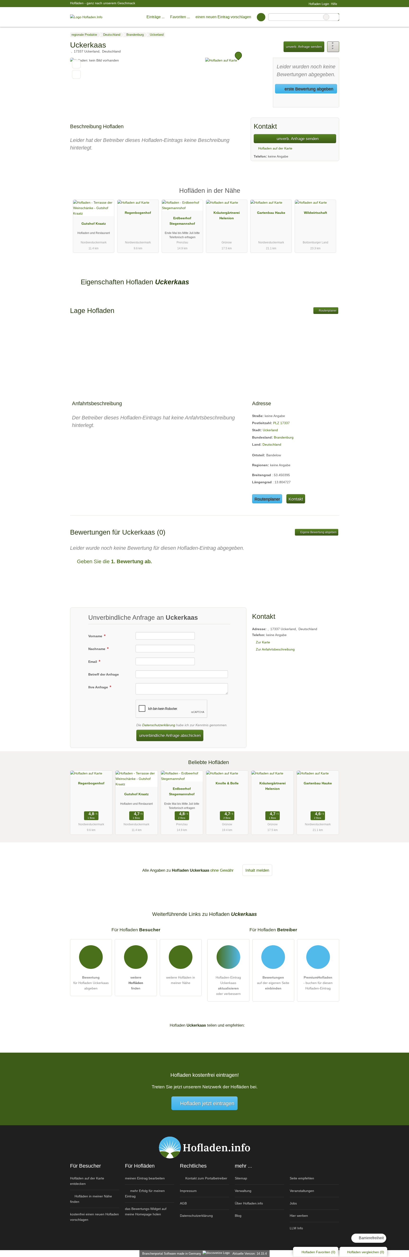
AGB (183, 1203)
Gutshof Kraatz (93, 223)
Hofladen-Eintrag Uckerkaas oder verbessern (228, 986)
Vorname (95, 636)
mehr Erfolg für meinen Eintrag (145, 1193)
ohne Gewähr (222, 870)
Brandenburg (283, 437)
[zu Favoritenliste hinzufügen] (76, 64)
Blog (238, 1215)
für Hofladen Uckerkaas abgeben (91, 983)
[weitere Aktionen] (333, 46)
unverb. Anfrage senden (304, 46)
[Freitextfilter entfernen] (326, 17)
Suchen (335, 17)
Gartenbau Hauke (271, 213)
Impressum (188, 1191)
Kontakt (296, 499)
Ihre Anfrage (98, 687)
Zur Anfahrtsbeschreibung (275, 649)
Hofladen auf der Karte (274, 148)
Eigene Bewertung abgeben (318, 532)
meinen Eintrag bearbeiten (145, 1178)
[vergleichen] (76, 74)
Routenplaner (327, 310)
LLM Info (296, 1228)
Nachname (97, 649)
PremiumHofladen (329, 194)
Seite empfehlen (302, 1178)
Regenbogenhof (138, 213)
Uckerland (270, 430)
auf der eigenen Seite (273, 983)
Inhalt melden (257, 870)
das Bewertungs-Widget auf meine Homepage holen (145, 1211)
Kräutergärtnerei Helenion (226, 215)
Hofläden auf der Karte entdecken (87, 1181)
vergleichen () (365, 1252)
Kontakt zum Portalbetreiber (205, 1178)
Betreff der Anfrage (103, 674)
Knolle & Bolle (227, 783)
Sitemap (241, 1178)
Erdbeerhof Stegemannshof (182, 220)
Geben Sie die (114, 561)
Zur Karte (263, 642)
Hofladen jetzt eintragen (207, 1103)
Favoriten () (318, 1252)
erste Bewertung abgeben (308, 88)
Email (93, 662)
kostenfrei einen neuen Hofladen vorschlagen (94, 1217)
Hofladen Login (318, 4)
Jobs (293, 1203)
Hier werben (299, 1215)
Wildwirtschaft (315, 213)
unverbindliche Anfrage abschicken (170, 735)
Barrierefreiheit (371, 1238)
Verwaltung (243, 1191)
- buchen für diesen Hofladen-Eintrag (318, 983)
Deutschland (271, 444)
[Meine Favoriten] (261, 17)
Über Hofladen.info (249, 1203)
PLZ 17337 (281, 423)
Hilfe (334, 4)
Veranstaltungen (302, 1191)
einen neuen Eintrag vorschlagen (223, 17)
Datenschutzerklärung (158, 725)
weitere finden (136, 983)
